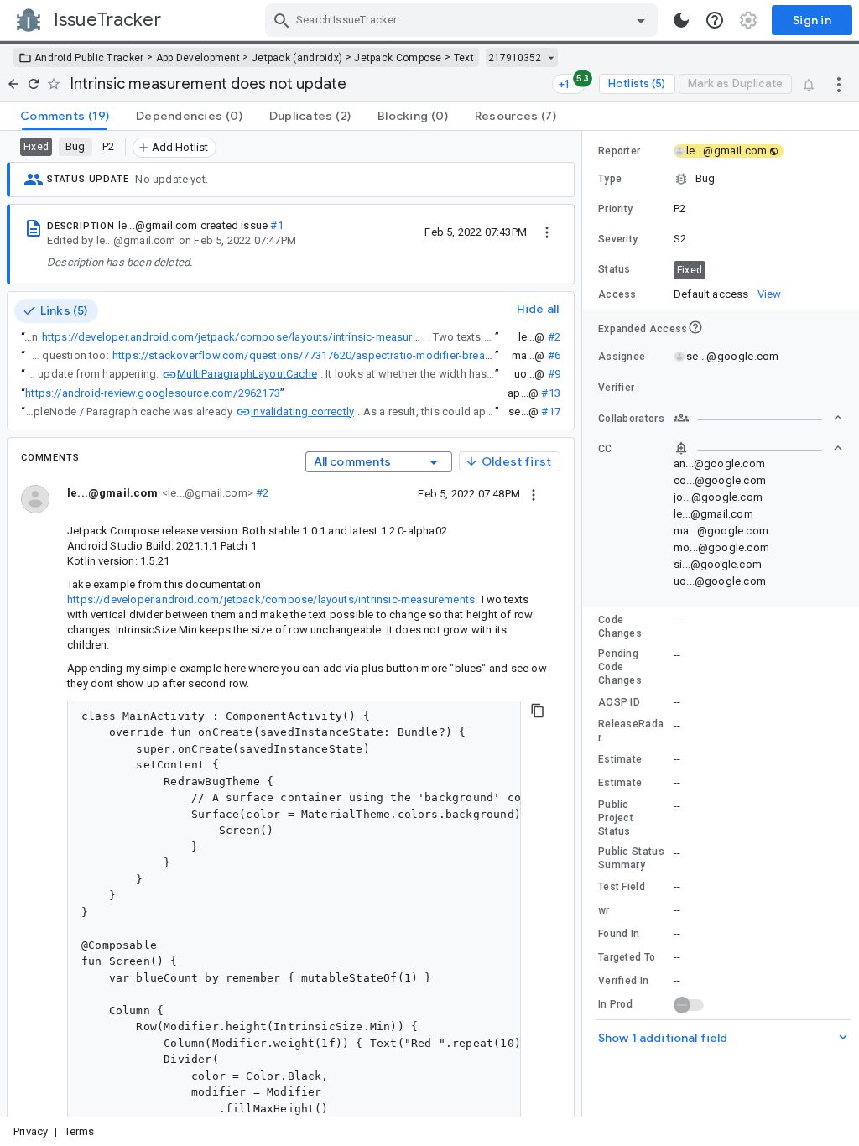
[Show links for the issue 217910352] (551, 58)
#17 (550, 411)
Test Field (621, 887)
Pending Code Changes (620, 667)
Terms (80, 1131)
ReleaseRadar (631, 730)
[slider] (584, 624)
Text (464, 58)
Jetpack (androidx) (297, 58)
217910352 (514, 58)
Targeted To (626, 957)
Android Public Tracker (89, 58)
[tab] (64, 116)
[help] (714, 20)
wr (604, 910)
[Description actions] (547, 231)
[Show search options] (641, 20)
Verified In (623, 981)
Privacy (30, 1131)
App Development (198, 58)
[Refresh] (33, 84)
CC (605, 449)
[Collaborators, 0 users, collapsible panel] (758, 417)
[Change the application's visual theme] (681, 20)
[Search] (282, 20)
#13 (550, 393)
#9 (554, 373)
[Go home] (13, 84)
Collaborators (631, 419)
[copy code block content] (538, 711)
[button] (720, 178)
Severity (618, 239)
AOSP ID (619, 702)
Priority (615, 209)
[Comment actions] (533, 493)
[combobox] (463, 20)
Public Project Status (615, 818)
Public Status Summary (631, 858)
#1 (276, 225)
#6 (554, 355)
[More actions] (838, 83)
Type (610, 179)
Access (617, 294)
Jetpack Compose (398, 58)
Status (614, 269)
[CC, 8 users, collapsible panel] (758, 448)
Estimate (620, 759)
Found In (618, 934)
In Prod (615, 1004)
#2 (554, 337)
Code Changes (620, 626)
